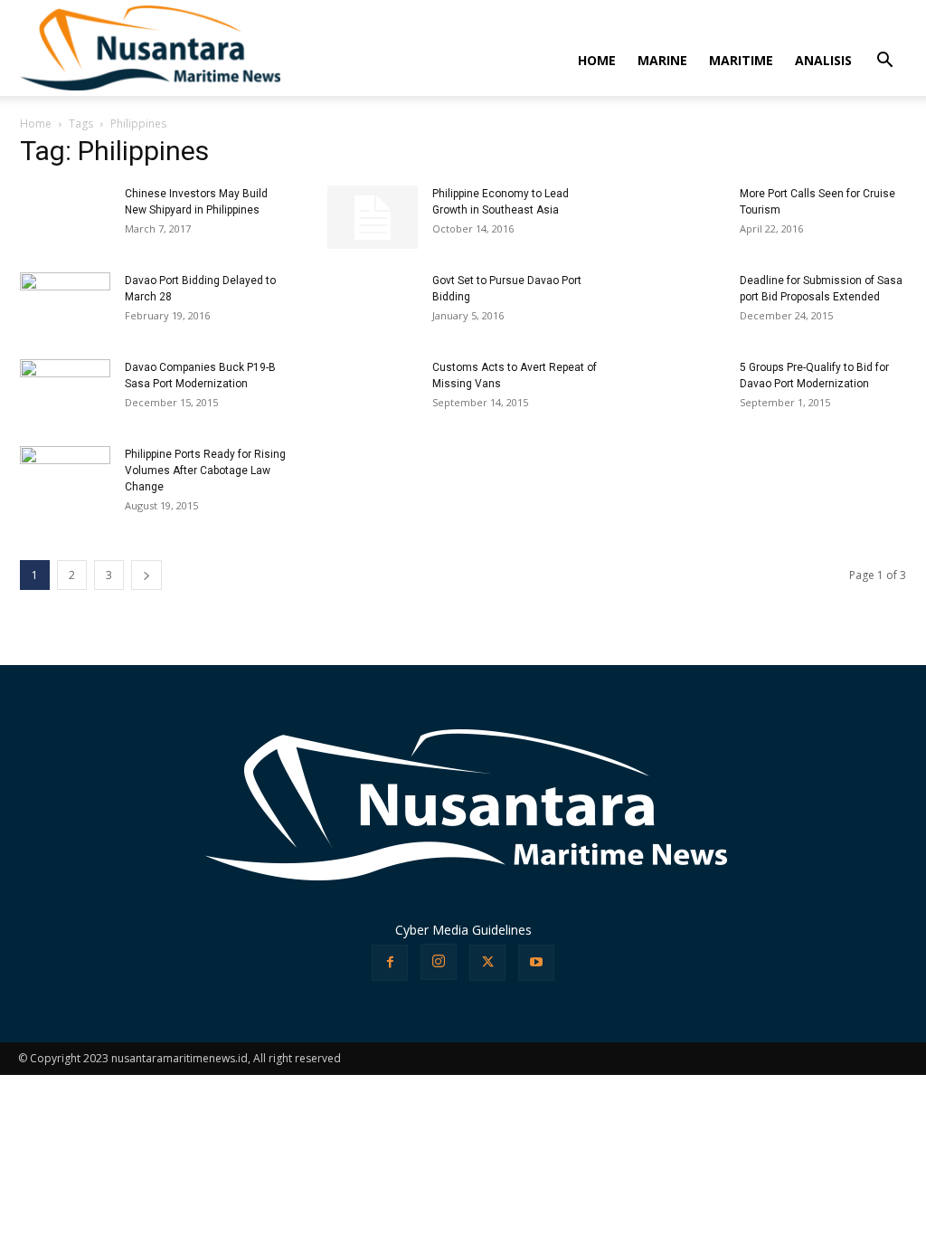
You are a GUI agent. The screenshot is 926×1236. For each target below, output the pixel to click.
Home (36, 123)
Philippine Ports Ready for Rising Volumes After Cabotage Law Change (205, 470)
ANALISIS (823, 60)
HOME (597, 60)
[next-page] (146, 575)
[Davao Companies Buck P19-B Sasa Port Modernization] (65, 388)
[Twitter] (487, 963)
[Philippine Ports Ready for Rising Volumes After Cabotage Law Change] (65, 465)
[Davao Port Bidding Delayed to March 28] (65, 301)
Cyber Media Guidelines (463, 929)
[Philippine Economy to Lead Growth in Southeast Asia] (372, 217)
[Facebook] (390, 963)
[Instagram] (438, 962)
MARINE (662, 60)
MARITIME (741, 60)
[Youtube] (536, 963)
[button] (884, 62)
